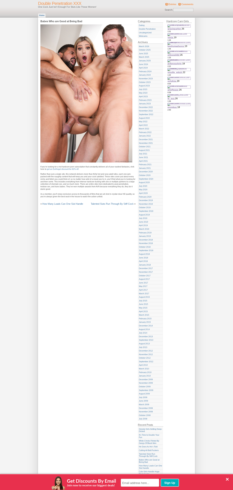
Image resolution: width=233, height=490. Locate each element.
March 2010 (144, 369)
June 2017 (143, 283)
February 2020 (145, 197)
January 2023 (145, 104)
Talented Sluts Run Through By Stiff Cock (112, 204)
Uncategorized (145, 33)
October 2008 (145, 415)
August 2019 (144, 215)
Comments (187, 4)
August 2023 (144, 86)
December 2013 (146, 336)
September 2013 (146, 340)
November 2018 (146, 243)
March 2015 (144, 315)
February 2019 (145, 233)
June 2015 (143, 304)
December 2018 (146, 240)
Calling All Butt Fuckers (149, 450)
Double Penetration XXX (59, 3)
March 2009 (144, 404)
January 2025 (145, 61)
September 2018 (146, 250)
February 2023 (145, 100)
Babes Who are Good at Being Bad (149, 461)
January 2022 (145, 136)
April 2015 (143, 311)
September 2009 (146, 390)
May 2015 (143, 308)
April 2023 (143, 96)
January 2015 (145, 322)
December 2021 (146, 139)
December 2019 (146, 200)
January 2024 (145, 75)
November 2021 (146, 143)
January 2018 (145, 265)
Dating (142, 25)
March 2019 (144, 229)
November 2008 (146, 412)
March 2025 (144, 57)
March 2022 (144, 129)
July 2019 (143, 218)
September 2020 (146, 179)
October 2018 (145, 247)
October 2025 (145, 50)
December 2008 (146, 408)
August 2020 (144, 182)
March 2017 (144, 293)
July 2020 (143, 186)
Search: (169, 10)
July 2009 (143, 397)
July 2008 (143, 419)
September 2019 (146, 211)
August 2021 (144, 150)
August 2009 (144, 394)
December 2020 (146, 172)
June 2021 (143, 157)
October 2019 (145, 207)
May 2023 (143, 93)
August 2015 (144, 297)
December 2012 (146, 351)
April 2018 (143, 261)
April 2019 (143, 225)
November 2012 (146, 354)
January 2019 (145, 236)
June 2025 (143, 53)
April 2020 (143, 193)
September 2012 (146, 361)
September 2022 (146, 114)
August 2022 (144, 118)
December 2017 (146, 268)
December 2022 (146, 107)
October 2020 (145, 175)
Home (42, 15)
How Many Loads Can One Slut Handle (62, 204)
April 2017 (143, 290)
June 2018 (143, 258)
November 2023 (146, 79)
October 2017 (145, 276)
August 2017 (144, 279)
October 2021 (145, 147)
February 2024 (145, 71)
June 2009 (143, 401)
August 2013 (144, 344)
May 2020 (143, 189)
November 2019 (146, 204)
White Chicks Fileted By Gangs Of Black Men (149, 442)
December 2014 (146, 326)
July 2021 (143, 154)
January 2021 (145, 168)
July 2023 (143, 89)
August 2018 (144, 254)
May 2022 (143, 121)
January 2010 (145, 376)
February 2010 (145, 372)
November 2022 (146, 111)
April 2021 (143, 161)
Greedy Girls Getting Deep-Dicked (150, 430)
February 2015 (145, 319)
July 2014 (143, 333)
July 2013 (143, 347)
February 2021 (145, 164)
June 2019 (143, 222)
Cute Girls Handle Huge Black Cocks (149, 473)
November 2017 (146, 272)
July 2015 (143, 301)
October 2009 (145, 387)
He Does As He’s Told (148, 447)
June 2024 (143, 64)
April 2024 (143, 68)
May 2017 (143, 286)
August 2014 (144, 329)
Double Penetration (147, 29)
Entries (172, 4)
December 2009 (146, 379)
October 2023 (145, 82)
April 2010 (143, 365)
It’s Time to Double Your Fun (149, 436)
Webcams (143, 36)
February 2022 (145, 132)
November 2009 (146, 383)
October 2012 (145, 358)
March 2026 (144, 46)
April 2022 (143, 125)
